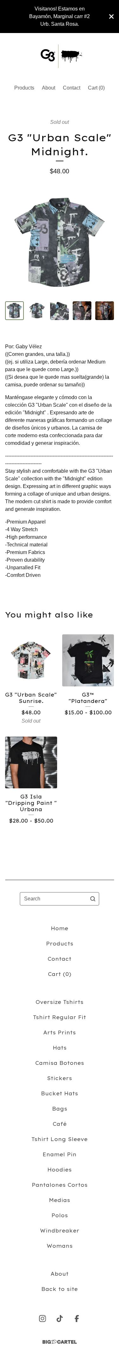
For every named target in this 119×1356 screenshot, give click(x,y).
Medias (59, 1200)
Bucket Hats (59, 1093)
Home (59, 928)
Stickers (59, 1078)
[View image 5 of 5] (104, 310)
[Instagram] (42, 1319)
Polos (59, 1215)
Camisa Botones (59, 1063)
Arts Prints (59, 1032)
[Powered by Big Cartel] (60, 1341)
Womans (60, 1246)
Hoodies (59, 1169)
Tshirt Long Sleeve (59, 1139)
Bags (59, 1109)
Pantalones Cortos (60, 1185)
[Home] (59, 56)
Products (24, 87)
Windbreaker (59, 1230)
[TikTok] (59, 1319)
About (48, 87)
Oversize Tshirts (59, 1002)
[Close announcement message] (111, 16)
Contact (71, 87)
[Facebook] (76, 1319)
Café (60, 1124)
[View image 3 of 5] (59, 310)
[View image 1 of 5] (14, 310)
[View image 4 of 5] (82, 310)
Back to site (59, 1289)
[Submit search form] (93, 899)
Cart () (96, 87)
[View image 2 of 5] (37, 310)
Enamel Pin (59, 1154)
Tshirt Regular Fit (59, 1017)
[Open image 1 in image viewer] (59, 243)
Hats (60, 1048)
